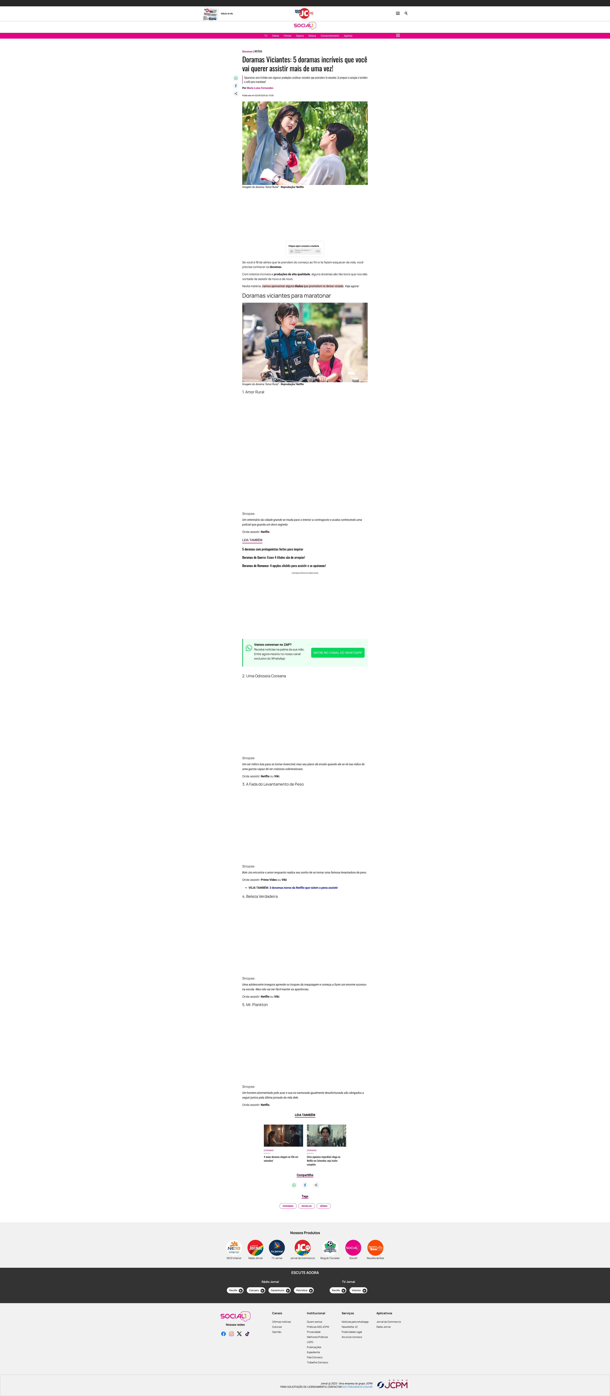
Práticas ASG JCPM (318, 1327)
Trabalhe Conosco (317, 1362)
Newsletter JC (350, 1327)
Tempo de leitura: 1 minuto (303, 251)
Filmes (287, 35)
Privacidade (314, 1332)
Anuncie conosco (352, 1337)
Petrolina (304, 1290)
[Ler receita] (292, 251)
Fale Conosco (314, 1357)
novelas (307, 1206)
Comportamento (330, 35)
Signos (300, 35)
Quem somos (314, 1321)
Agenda (348, 35)
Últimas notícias (281, 1321)
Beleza (312, 35)
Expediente (313, 1352)
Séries (275, 35)
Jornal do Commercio (388, 1321)
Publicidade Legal (352, 1332)
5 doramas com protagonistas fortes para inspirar (272, 549)
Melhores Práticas (317, 1337)
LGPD (310, 1342)
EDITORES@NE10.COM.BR (357, 1387)
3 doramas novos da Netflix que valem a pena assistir (304, 887)
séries (323, 1206)
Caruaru (256, 1290)
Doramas (288, 1206)
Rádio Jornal (383, 1327)
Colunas (277, 1327)
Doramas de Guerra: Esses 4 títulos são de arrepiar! (273, 557)
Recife (235, 1290)
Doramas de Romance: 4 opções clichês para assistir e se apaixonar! (284, 565)
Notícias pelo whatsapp (355, 1321)
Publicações (314, 1347)
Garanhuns (280, 1290)
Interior (358, 1290)
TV (265, 35)
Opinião (276, 1332)
